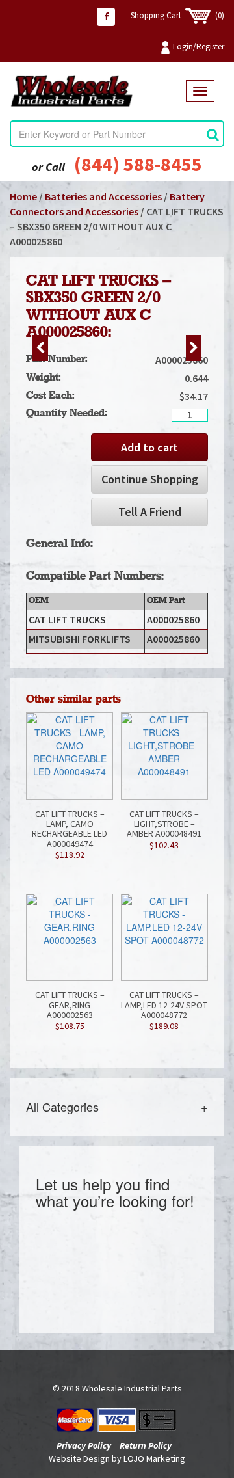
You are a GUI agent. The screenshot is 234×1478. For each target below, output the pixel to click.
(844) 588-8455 (138, 164)
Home (23, 196)
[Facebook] (106, 17)
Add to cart (149, 447)
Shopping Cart (177, 15)
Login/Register (198, 46)
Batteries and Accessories (103, 196)
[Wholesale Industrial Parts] (98, 91)
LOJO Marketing (154, 1458)
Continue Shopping (149, 479)
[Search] (213, 134)
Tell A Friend (149, 511)
